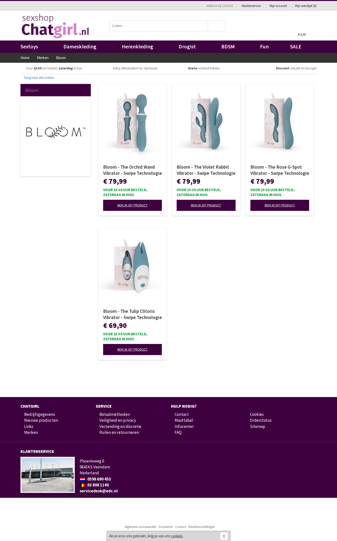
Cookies (257, 414)
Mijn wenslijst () (305, 6)
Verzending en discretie (120, 426)
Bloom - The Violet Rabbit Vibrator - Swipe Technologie (206, 170)
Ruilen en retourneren (119, 432)
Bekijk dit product (132, 205)
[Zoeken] (216, 25)
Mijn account (278, 6)
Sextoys (29, 46)
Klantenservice (251, 6)
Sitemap (257, 426)
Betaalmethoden (114, 414)
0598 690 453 (99, 479)
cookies (177, 536)
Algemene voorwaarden (140, 527)
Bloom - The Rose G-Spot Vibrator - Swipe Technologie (279, 170)
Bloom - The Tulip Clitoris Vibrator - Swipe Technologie (132, 314)
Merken (31, 432)
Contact (182, 414)
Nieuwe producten (41, 420)
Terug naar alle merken (38, 78)
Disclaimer (166, 527)
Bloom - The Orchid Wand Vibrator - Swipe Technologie (132, 170)
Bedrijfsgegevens (39, 414)
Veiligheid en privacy (117, 420)
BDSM (228, 46)
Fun (264, 46)
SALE (295, 46)
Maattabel (184, 420)
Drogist (187, 46)
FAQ (178, 432)
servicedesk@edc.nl (99, 491)
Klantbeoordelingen (201, 527)
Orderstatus (261, 420)
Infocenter (184, 426)
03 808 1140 (98, 485)
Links (28, 426)
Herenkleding (137, 46)
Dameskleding (79, 46)
